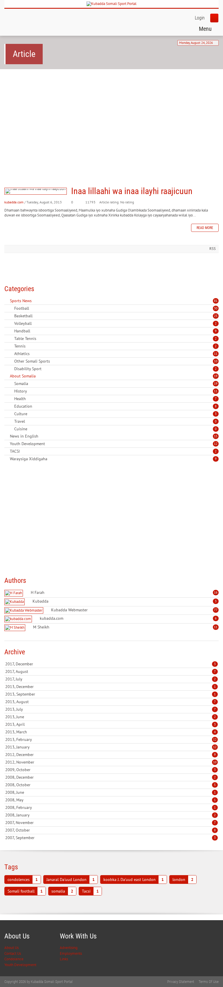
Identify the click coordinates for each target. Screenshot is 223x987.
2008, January (110, 815)
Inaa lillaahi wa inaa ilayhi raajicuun (35, 191)
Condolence (14, 958)
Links (64, 958)
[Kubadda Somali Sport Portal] (111, 3)
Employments (71, 953)
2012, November (111, 762)
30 (215, 308)
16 (215, 592)
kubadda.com (14, 202)
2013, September (110, 694)
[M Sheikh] (15, 627)
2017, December (110, 664)
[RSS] (6, 300)
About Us (11, 947)
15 (215, 436)
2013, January (111, 747)
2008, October (110, 784)
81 (215, 301)
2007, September (110, 837)
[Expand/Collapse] (36, 300)
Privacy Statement (180, 982)
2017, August (110, 671)
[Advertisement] (111, 118)
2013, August (110, 701)
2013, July (110, 709)
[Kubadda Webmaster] (24, 610)
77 (215, 610)
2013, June (110, 716)
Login (200, 18)
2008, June (110, 792)
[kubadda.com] (18, 619)
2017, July (110, 679)
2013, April (110, 724)
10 (215, 361)
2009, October (110, 769)
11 (215, 354)
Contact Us (12, 953)
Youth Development (20, 964)
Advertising (69, 947)
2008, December (110, 777)
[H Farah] (14, 593)
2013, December (110, 686)
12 (215, 444)
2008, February (110, 807)
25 (215, 316)
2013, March (110, 732)
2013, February (111, 739)
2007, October (110, 830)
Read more (205, 228)
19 (215, 376)
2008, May (110, 800)
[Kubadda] (15, 602)
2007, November (110, 822)
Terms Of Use (209, 982)
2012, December (110, 754)
